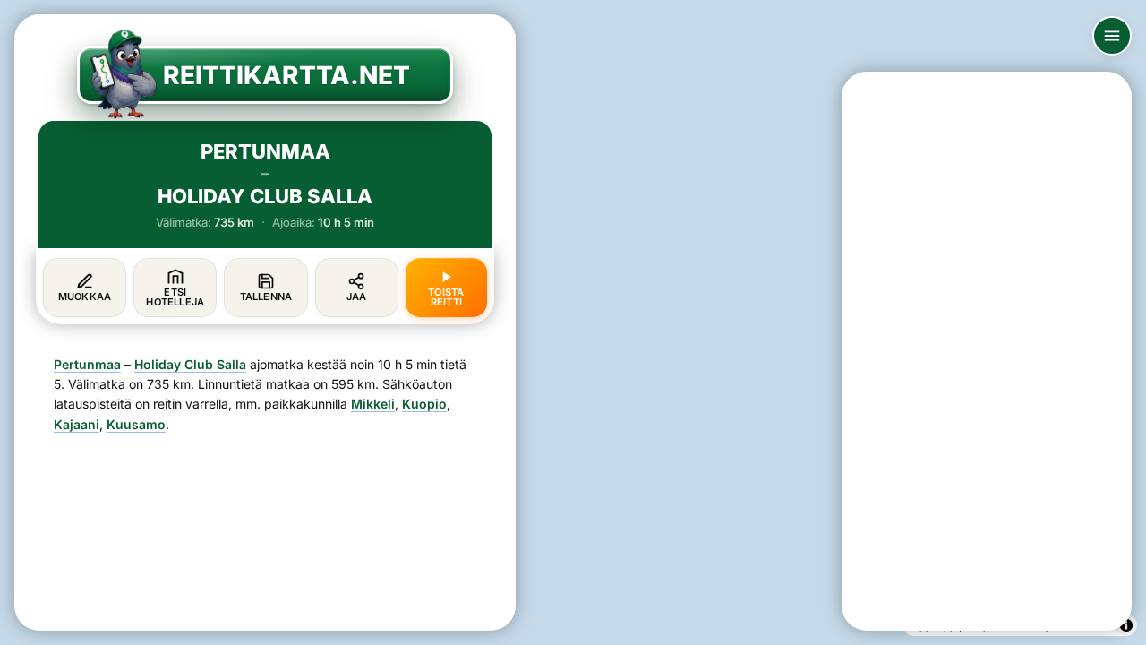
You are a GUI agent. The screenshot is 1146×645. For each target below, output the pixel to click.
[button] (645, 396)
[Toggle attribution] (1126, 625)
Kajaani (76, 424)
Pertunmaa (87, 364)
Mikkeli (373, 403)
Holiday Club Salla (190, 364)
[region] (573, 322)
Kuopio (424, 403)
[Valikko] (1112, 36)
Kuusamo (136, 424)
